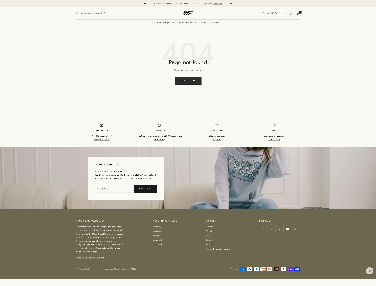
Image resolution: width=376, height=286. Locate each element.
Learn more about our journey (90, 257)
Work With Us (159, 240)
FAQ (208, 235)
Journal (156, 235)
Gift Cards (157, 244)
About (204, 22)
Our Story (157, 226)
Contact (209, 240)
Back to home (188, 81)
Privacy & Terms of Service (218, 249)
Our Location (274, 139)
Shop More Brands (187, 22)
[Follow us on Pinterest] (279, 229)
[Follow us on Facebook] (263, 229)
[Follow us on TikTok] (296, 229)
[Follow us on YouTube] (287, 229)
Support (215, 22)
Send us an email (102, 139)
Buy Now (217, 139)
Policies (209, 244)
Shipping (210, 231)
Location (157, 231)
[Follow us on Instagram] (271, 229)
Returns (209, 226)
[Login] (291, 13)
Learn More (217, 3)
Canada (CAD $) (270, 13)
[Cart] (298, 13)
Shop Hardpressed (165, 22)
